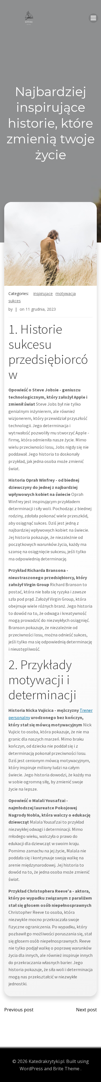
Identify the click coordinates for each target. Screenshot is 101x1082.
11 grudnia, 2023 (41, 309)
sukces (14, 300)
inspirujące (43, 293)
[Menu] (93, 18)
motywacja (66, 293)
